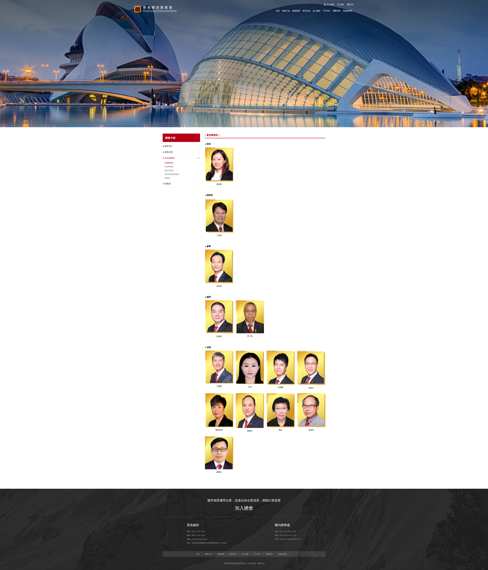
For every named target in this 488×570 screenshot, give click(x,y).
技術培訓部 (169, 170)
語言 (352, 4)
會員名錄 (306, 11)
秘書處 (168, 184)
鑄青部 (167, 178)
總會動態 (296, 11)
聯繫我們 (336, 11)
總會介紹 (286, 11)
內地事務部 (169, 167)
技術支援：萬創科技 (257, 563)
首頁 (278, 11)
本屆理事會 (170, 158)
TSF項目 (326, 11)
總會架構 (169, 152)
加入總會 (316, 11)
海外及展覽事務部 (172, 174)
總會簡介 (169, 146)
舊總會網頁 (348, 11)
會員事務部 (169, 163)
